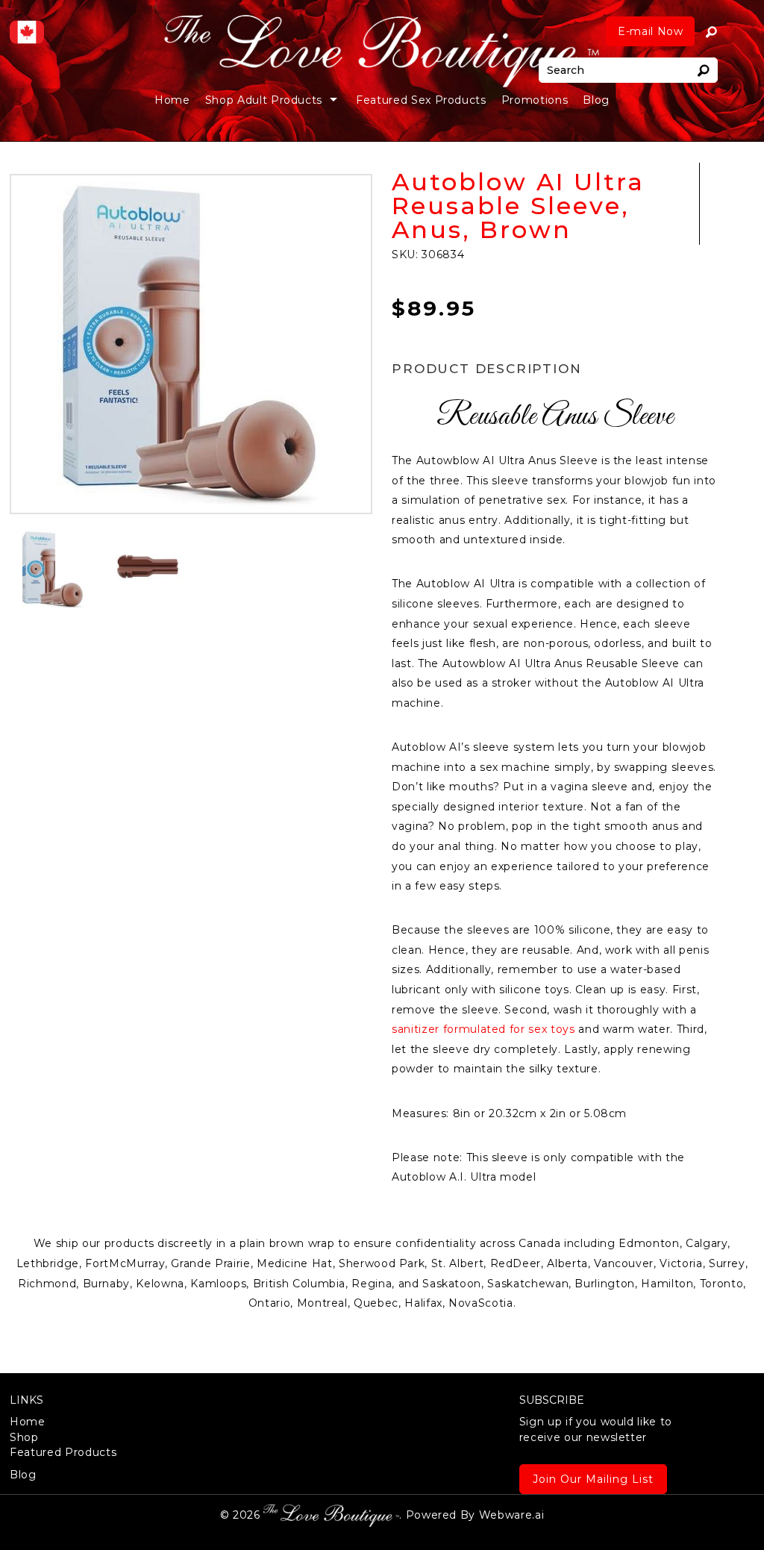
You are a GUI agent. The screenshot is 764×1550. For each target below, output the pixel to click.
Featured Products (63, 1452)
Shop (24, 1437)
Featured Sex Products (421, 100)
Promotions (535, 100)
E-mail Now (650, 31)
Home (172, 100)
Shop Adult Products (263, 100)
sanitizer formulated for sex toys (483, 1029)
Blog (596, 100)
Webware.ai (512, 1515)
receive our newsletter (595, 1429)
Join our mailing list (593, 1479)
